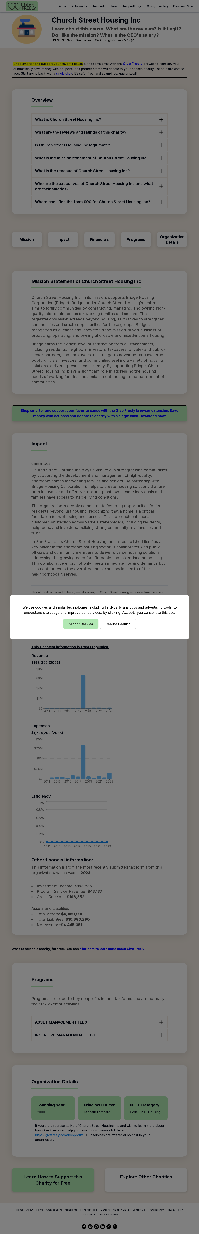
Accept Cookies (80, 624)
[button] (99, 617)
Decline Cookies (118, 624)
